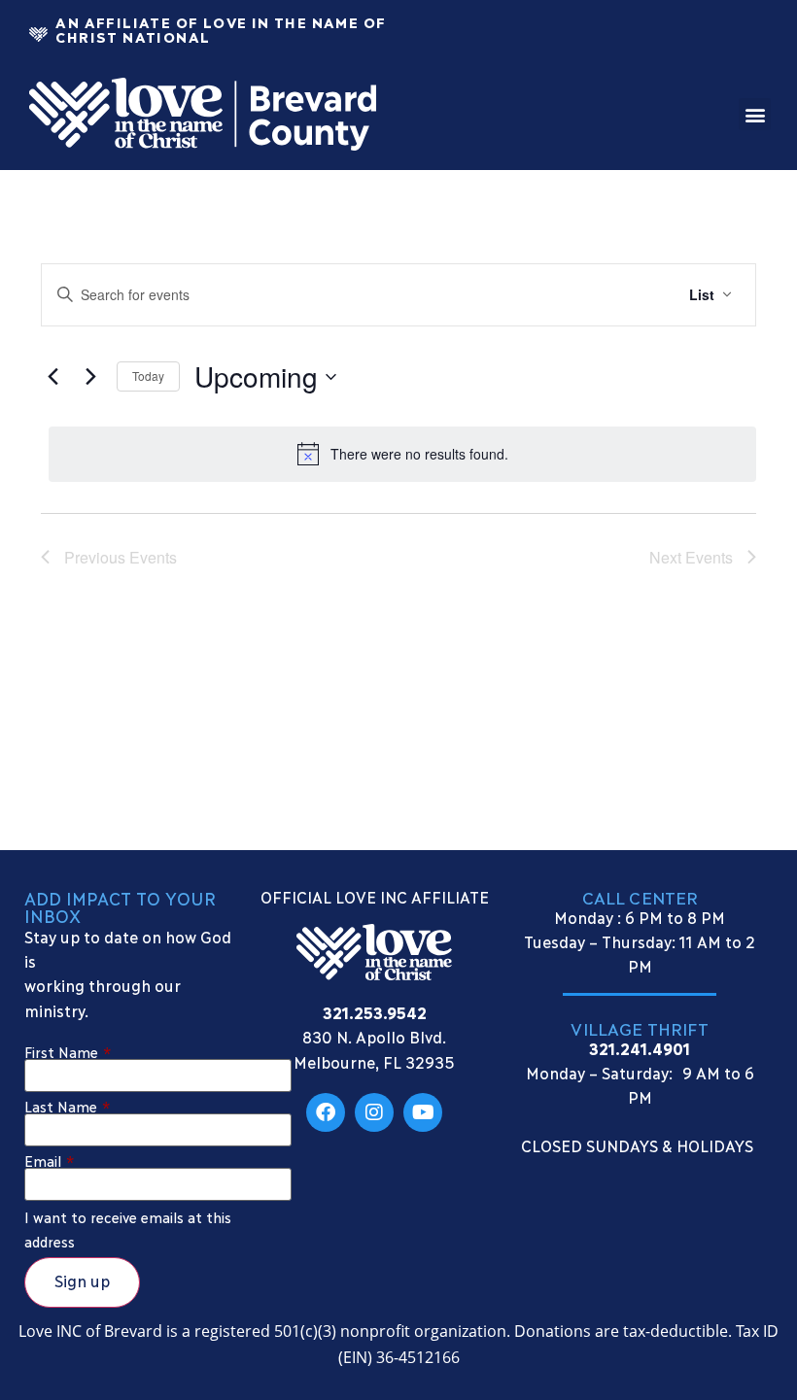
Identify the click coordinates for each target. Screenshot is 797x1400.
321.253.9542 (375, 1012)
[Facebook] (325, 1112)
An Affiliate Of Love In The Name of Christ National (220, 29)
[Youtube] (422, 1112)
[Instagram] (374, 1112)
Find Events (606, 294)
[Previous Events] (52, 377)
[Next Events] (90, 377)
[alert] (402, 454)
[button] (755, 114)
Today (148, 375)
